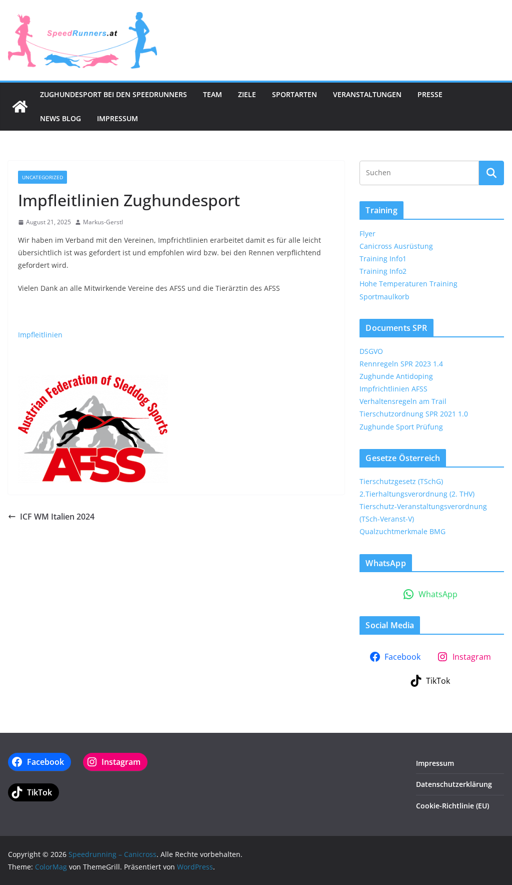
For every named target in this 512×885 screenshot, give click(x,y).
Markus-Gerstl (103, 222)
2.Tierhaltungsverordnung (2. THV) (417, 494)
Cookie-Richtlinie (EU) (452, 805)
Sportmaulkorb (385, 296)
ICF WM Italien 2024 (57, 516)
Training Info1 (383, 258)
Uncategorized (42, 177)
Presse (430, 94)
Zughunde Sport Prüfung (401, 426)
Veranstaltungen (367, 94)
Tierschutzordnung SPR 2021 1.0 (414, 413)
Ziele (247, 94)
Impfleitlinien (40, 334)
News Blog (60, 118)
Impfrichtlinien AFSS (394, 388)
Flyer (368, 233)
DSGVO (371, 351)
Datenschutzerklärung (454, 784)
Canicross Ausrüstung (396, 246)
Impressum (117, 118)
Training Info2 (383, 271)
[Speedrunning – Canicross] (20, 107)
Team (212, 94)
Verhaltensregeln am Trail (403, 401)
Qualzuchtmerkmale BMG (403, 531)
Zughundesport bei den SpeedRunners (113, 94)
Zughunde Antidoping (396, 376)
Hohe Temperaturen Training (409, 283)
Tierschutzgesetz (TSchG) (401, 481)
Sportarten (294, 94)
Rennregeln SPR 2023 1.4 (401, 363)
